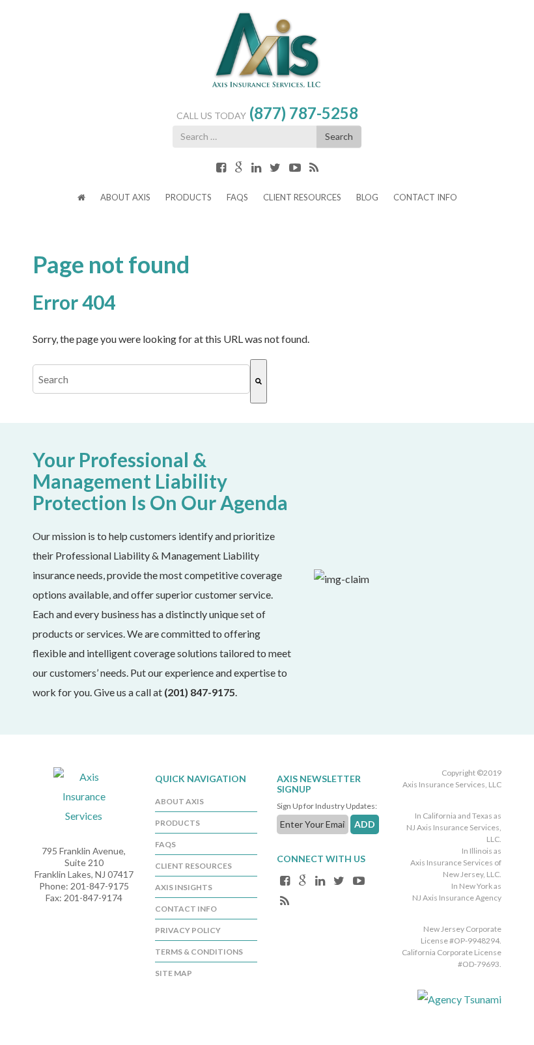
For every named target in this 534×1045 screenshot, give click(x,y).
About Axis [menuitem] (179, 801)
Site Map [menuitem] (173, 973)
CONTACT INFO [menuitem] (186, 909)
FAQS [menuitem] (165, 844)
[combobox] (141, 379)
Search (339, 136)
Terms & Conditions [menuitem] (199, 952)
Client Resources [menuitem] (193, 866)
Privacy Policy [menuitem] (188, 930)
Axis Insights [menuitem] (183, 887)
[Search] (258, 381)
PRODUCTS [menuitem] (177, 823)
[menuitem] (81, 198)
